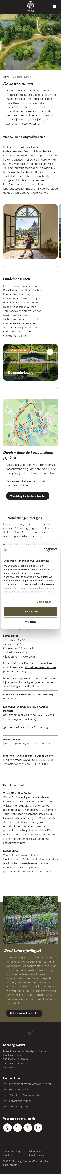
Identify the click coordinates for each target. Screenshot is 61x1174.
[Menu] (54, 7)
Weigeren (30, 621)
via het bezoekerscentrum (40, 667)
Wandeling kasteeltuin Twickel (27, 496)
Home (6, 76)
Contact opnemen (20, 1106)
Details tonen (44, 601)
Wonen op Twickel (19, 1089)
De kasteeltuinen (22, 76)
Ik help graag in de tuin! (24, 1013)
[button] (4, 266)
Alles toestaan (30, 611)
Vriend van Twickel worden (25, 1095)
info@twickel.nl (11, 1067)
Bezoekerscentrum (14, 801)
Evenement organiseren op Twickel (30, 1083)
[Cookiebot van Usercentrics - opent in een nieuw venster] (43, 550)
